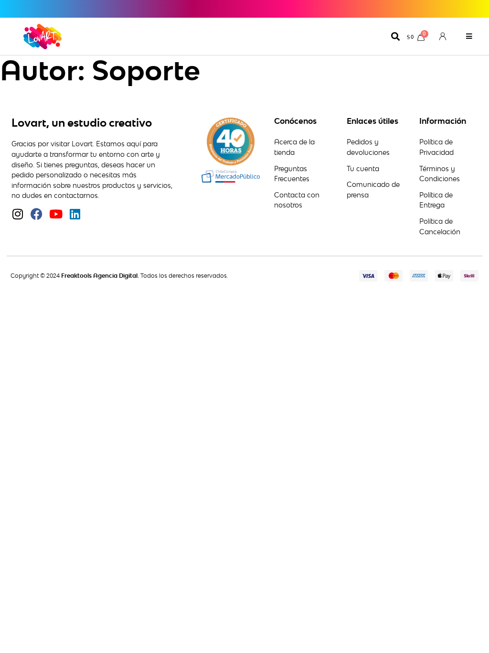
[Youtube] (55, 214)
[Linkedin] (74, 214)
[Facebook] (36, 214)
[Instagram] (17, 214)
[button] (469, 36)
